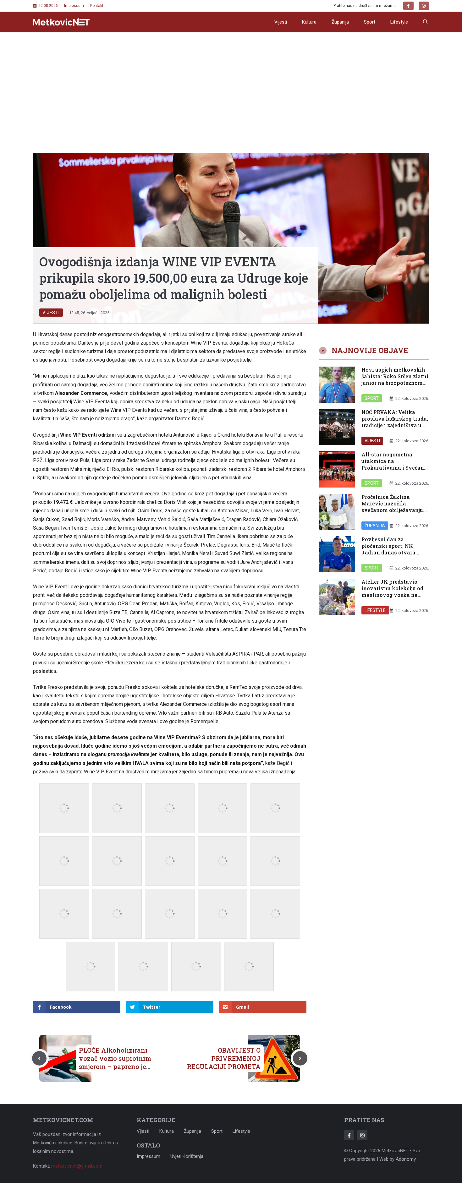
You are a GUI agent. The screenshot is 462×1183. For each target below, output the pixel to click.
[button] (425, 22)
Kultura (309, 22)
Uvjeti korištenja (186, 1156)
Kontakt (96, 5)
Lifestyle (399, 22)
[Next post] (300, 1058)
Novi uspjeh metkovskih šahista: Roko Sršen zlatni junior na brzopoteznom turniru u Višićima (394, 379)
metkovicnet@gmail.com (76, 1166)
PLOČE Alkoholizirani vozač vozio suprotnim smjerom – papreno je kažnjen (115, 1062)
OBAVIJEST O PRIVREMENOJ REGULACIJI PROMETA (224, 1058)
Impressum (74, 5)
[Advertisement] (231, 79)
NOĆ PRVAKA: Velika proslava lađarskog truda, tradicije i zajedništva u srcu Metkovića (394, 422)
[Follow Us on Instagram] (362, 1135)
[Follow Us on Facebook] (349, 1135)
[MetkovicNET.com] (61, 22)
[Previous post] (39, 1058)
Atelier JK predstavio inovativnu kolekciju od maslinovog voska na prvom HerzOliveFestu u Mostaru (392, 594)
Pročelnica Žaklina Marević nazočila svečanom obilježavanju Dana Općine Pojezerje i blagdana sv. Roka (392, 509)
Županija (340, 22)
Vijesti (280, 22)
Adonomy (406, 1159)
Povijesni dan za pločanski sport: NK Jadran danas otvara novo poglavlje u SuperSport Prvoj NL (388, 552)
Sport (369, 22)
